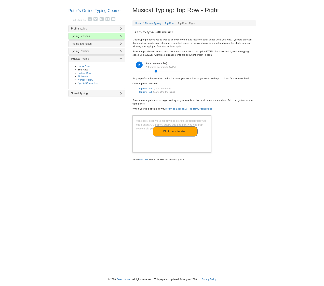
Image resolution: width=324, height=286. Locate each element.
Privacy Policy (208, 279)
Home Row (84, 66)
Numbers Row (85, 79)
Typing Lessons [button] (80, 36)
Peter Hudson (123, 279)
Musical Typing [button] (80, 58)
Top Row (169, 23)
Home (138, 23)
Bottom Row (84, 73)
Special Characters (88, 83)
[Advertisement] (194, 188)
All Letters (83, 76)
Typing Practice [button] (80, 51)
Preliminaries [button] (79, 28)
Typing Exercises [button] (81, 43)
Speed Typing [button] (79, 93)
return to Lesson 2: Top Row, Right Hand (188, 108)
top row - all (145, 92)
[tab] (97, 28)
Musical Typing (153, 23)
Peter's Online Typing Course (94, 10)
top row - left (146, 88)
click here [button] (143, 159)
